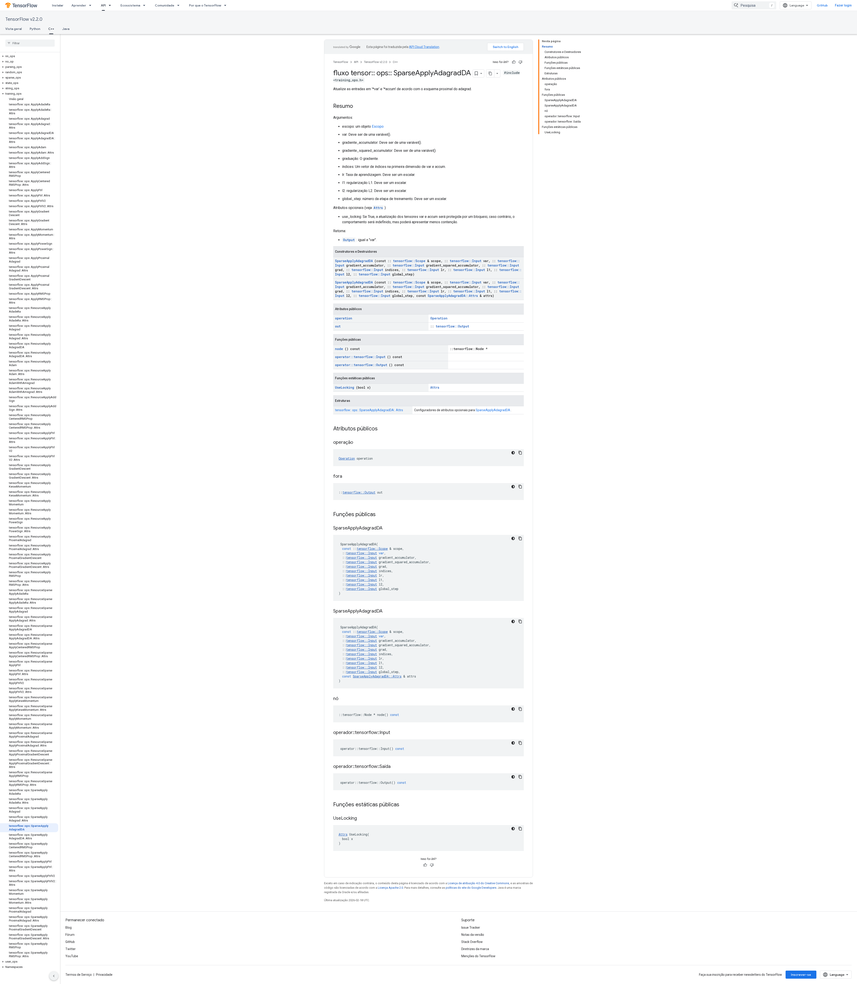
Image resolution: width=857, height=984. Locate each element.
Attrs (378, 208)
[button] (29, 56)
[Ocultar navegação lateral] (53, 975)
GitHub (822, 5)
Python (35, 29)
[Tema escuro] (513, 452)
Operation (438, 318)
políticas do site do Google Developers (471, 887)
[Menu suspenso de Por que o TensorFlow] (226, 5)
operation (343, 318)
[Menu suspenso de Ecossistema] (145, 5)
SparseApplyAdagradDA (354, 261)
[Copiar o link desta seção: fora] (347, 476)
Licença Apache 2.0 (390, 887)
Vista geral (13, 29)
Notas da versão (472, 934)
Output (349, 240)
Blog (68, 927)
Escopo (378, 126)
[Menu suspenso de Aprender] (91, 5)
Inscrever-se (801, 975)
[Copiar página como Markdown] (490, 73)
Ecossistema (130, 5)
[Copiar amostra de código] (520, 452)
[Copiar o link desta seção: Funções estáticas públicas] (405, 805)
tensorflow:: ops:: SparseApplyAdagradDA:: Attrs (369, 410)
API (103, 5)
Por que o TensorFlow (205, 5)
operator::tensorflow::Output (361, 365)
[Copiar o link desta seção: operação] (358, 442)
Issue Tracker (470, 927)
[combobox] (754, 5)
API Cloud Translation (424, 47)
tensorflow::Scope (409, 261)
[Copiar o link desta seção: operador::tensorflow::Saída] (396, 766)
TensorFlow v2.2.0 (23, 19)
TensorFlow (340, 62)
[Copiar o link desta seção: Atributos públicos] (383, 429)
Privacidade (104, 974)
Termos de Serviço (78, 974)
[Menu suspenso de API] (111, 5)
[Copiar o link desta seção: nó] (343, 699)
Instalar (57, 5)
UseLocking (344, 387)
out (338, 326)
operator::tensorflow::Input (360, 357)
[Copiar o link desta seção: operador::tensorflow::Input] (395, 733)
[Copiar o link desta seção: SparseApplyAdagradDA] (388, 528)
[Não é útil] (520, 62)
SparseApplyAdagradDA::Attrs (453, 296)
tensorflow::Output (452, 326)
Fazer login (843, 5)
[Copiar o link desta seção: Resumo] (357, 106)
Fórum (70, 934)
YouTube (71, 956)
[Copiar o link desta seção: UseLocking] (362, 818)
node (339, 349)
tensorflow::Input (465, 261)
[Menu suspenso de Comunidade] (179, 5)
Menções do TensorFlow (478, 956)
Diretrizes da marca (475, 949)
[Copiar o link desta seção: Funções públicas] (381, 514)
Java (65, 29)
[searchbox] (30, 43)
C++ (51, 29)
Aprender (78, 5)
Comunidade (164, 5)
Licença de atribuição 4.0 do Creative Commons (478, 883)
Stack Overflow (472, 942)
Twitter (70, 949)
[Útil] (513, 62)
